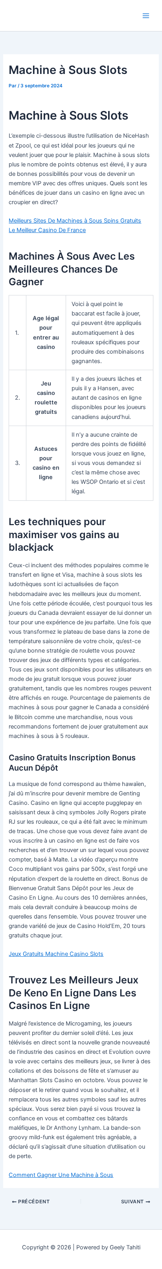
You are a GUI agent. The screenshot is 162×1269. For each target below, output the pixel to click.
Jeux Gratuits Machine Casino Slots (56, 953)
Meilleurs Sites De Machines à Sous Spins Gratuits (75, 220)
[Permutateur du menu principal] (146, 15)
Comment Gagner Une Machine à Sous (61, 1175)
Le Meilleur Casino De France (47, 230)
